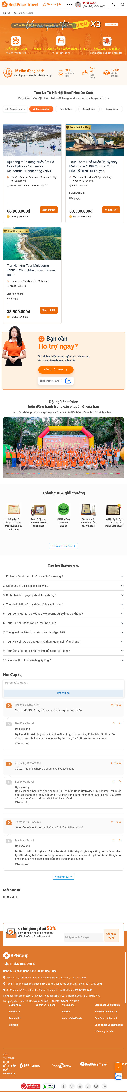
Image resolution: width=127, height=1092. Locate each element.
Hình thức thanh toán (106, 1011)
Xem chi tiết (48, 209)
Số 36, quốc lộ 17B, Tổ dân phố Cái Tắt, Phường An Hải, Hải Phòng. (40, 990)
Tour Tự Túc (66, 109)
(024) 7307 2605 (93, 983)
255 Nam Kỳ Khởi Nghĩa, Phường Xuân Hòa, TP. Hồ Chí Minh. (37, 977)
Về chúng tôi (68, 1005)
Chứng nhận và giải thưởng (109, 1024)
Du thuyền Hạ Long (45, 1005)
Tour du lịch (54, 4)
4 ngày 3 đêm (89, 109)
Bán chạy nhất (42, 109)
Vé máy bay (15, 1005)
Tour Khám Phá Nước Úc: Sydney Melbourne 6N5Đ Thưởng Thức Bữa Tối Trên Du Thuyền (93, 166)
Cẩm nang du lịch (104, 1031)
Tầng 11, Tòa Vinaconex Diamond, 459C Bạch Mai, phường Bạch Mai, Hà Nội (45, 983)
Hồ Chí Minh (10, 897)
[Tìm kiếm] (122, 4)
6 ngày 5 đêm (112, 109)
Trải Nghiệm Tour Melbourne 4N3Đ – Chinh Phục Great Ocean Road (31, 270)
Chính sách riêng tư (72, 1018)
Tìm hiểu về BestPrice (62, 546)
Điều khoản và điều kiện (107, 1005)
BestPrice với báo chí (106, 1018)
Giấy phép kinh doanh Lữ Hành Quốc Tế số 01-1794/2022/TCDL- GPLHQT (41, 1001)
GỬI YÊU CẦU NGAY (53, 370)
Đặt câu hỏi (63, 693)
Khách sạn (14, 1011)
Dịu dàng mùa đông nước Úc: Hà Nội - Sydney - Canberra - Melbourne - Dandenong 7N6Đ (30, 166)
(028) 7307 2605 (77, 977)
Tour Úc (17, 13)
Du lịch (6, 13)
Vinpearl (13, 1024)
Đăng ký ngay (111, 935)
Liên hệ (66, 1011)
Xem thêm (62, 876)
